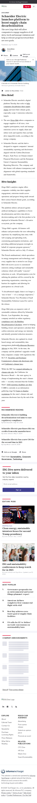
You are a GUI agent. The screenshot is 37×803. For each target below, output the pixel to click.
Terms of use (17, 793)
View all (5, 690)
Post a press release (16, 690)
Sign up (27, 6)
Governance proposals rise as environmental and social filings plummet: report (20, 591)
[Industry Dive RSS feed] (16, 707)
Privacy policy (6, 793)
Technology (17, 459)
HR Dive (21, 750)
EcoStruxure (22, 345)
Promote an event (24, 736)
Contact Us (6, 726)
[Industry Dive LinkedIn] (3, 707)
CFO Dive (21, 747)
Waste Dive (22, 754)
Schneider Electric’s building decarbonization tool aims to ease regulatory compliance (17, 418)
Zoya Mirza (10, 49)
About (4, 719)
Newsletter (5, 729)
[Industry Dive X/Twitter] (12, 707)
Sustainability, (16, 457)
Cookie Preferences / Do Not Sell (19, 795)
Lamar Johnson (8, 433)
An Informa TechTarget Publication (18, 2)
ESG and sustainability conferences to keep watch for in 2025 (16, 567)
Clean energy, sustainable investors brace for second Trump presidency (16, 531)
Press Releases (7, 738)
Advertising (22, 721)
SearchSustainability (25, 757)
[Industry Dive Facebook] (7, 707)
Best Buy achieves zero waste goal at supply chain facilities (19, 613)
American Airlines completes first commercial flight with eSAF (20, 602)
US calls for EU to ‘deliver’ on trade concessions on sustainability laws (19, 624)
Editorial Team (7, 722)
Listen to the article (14, 91)
